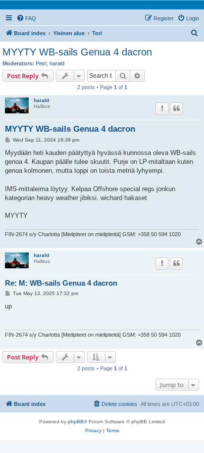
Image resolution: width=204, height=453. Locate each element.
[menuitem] (26, 18)
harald (57, 63)
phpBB (76, 421)
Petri (41, 63)
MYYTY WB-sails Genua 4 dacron (77, 52)
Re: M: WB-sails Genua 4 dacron (61, 283)
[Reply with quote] (176, 108)
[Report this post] (161, 108)
